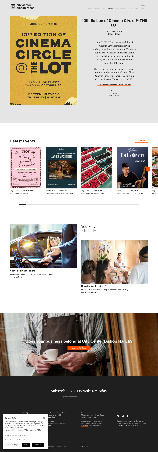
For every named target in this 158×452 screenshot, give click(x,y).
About (130, 8)
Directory (144, 8)
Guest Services (120, 8)
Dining (96, 8)
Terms (64, 447)
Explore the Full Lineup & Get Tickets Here (114, 84)
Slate (136, 8)
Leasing (25, 413)
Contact (48, 426)
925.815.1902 (50, 421)
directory (84, 426)
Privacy (58, 447)
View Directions (114, 95)
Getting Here (50, 417)
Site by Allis (84, 447)
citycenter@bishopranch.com (56, 423)
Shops (89, 8)
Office (103, 8)
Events (110, 8)
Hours (143, 5)
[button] (148, 169)
